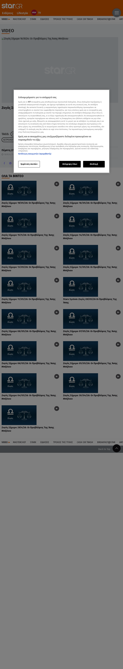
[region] (61, 131)
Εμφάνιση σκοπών (29, 164)
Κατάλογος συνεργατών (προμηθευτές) (34, 154)
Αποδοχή (94, 164)
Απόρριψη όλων (69, 164)
